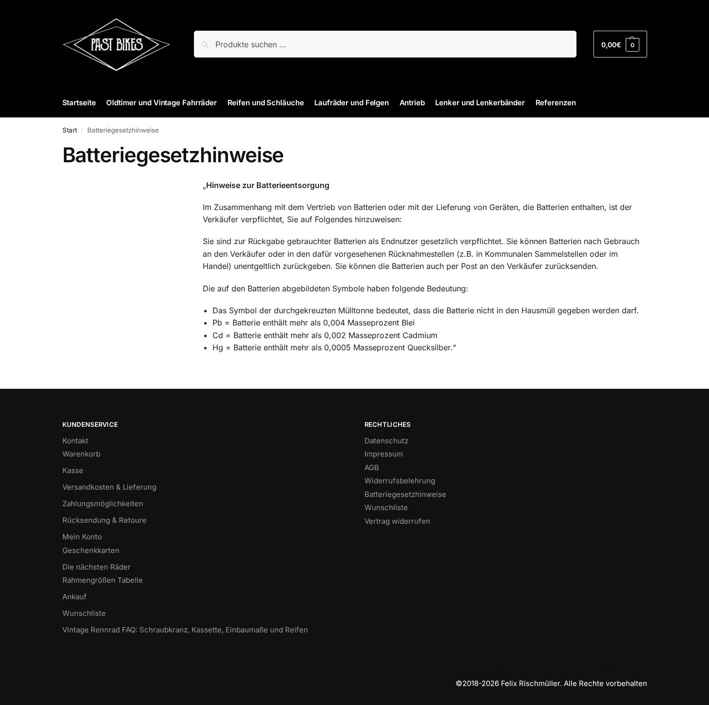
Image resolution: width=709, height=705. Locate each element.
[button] (620, 44)
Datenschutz (386, 440)
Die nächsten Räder (96, 567)
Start (69, 130)
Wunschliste (84, 613)
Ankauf (74, 596)
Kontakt (75, 440)
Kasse (72, 470)
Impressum (383, 453)
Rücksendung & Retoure (104, 520)
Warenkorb (81, 453)
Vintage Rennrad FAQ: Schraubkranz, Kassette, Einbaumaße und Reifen (185, 629)
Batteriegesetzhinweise (405, 494)
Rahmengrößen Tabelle (102, 580)
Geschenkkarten (90, 550)
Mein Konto (82, 536)
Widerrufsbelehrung (399, 480)
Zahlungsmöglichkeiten (102, 503)
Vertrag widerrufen (397, 521)
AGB (371, 467)
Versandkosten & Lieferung (109, 487)
